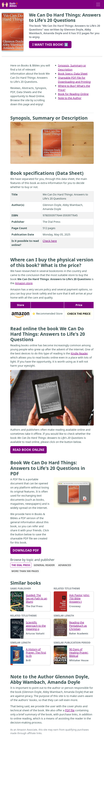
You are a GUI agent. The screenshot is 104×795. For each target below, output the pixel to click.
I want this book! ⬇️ (50, 44)
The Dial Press (21, 565)
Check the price (78, 314)
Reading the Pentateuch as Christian (78, 626)
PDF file (69, 710)
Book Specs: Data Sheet (72, 73)
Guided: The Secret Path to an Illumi (36, 598)
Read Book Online (28, 449)
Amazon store (23, 283)
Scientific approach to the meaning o (36, 626)
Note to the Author (69, 98)
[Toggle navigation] (98, 4)
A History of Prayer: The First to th (36, 652)
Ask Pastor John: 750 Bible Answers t (79, 598)
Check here (50, 241)
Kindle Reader (79, 353)
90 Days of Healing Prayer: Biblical (78, 652)
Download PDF (26, 550)
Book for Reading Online (73, 94)
